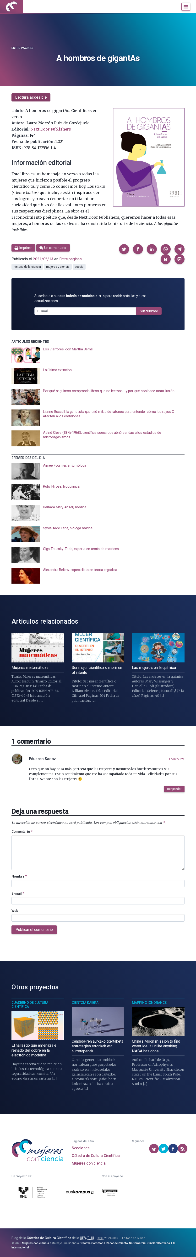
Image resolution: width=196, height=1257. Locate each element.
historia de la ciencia (27, 266)
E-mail (17, 893)
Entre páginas (22, 48)
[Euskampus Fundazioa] (80, 1193)
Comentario (22, 831)
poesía (79, 266)
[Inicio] (11, 6)
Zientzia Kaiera (85, 1003)
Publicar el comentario (34, 929)
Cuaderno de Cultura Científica (29, 1005)
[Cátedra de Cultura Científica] (33, 1193)
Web (14, 911)
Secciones (80, 1148)
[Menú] (185, 7)
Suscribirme (149, 311)
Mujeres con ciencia (88, 1163)
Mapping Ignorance (149, 1003)
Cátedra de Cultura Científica (96, 1155)
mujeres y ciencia (58, 266)
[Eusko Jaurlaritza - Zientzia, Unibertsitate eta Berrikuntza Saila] (110, 1193)
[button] (124, 249)
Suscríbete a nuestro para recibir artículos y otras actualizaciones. (90, 298)
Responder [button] (174, 789)
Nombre (19, 876)
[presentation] (98, 355)
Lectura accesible (31, 97)
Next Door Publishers (51, 129)
